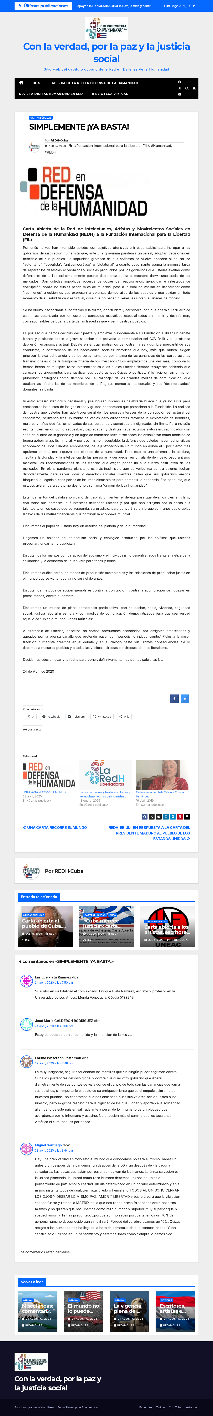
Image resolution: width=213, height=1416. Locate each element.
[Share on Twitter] (185, 701)
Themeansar (90, 1407)
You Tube (175, 1407)
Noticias (166, 1300)
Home (38, 83)
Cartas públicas (40, 118)
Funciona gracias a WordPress (35, 1407)
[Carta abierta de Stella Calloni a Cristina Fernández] (162, 775)
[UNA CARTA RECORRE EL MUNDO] (49, 775)
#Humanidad (161, 146)
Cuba (112, 915)
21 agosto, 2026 (39, 1318)
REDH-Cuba (59, 140)
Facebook (145, 1407)
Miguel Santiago (48, 1145)
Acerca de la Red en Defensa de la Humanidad (95, 83)
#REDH (50, 152)
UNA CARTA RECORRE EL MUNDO (44, 792)
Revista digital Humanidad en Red (51, 94)
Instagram (192, 1407)
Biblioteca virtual (110, 94)
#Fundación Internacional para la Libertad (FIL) (111, 146)
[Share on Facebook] (174, 701)
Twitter (160, 1407)
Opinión (27, 1300)
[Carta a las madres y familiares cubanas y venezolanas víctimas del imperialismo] (105, 775)
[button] (187, 88)
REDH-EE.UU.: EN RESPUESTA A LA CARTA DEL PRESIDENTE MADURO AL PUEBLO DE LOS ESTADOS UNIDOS (149, 833)
